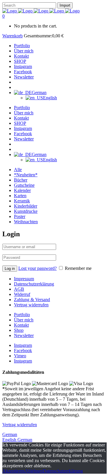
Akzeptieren (13, 470)
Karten (20, 195)
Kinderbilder (25, 206)
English (9, 439)
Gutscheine (24, 185)
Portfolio (22, 314)
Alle (18, 169)
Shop (19, 330)
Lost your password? (37, 268)
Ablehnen (34, 470)
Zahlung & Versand (32, 299)
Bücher (20, 179)
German (9, 434)
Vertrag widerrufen (31, 304)
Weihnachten (26, 221)
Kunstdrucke (25, 211)
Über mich (23, 319)
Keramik (22, 200)
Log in (10, 268)
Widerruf (22, 294)
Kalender (22, 190)
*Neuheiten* (25, 174)
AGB (19, 289)
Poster (19, 216)
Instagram (23, 345)
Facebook (23, 350)
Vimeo (20, 355)
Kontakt (21, 325)
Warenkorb (12, 35)
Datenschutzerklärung (34, 283)
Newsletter (24, 335)
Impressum (24, 278)
